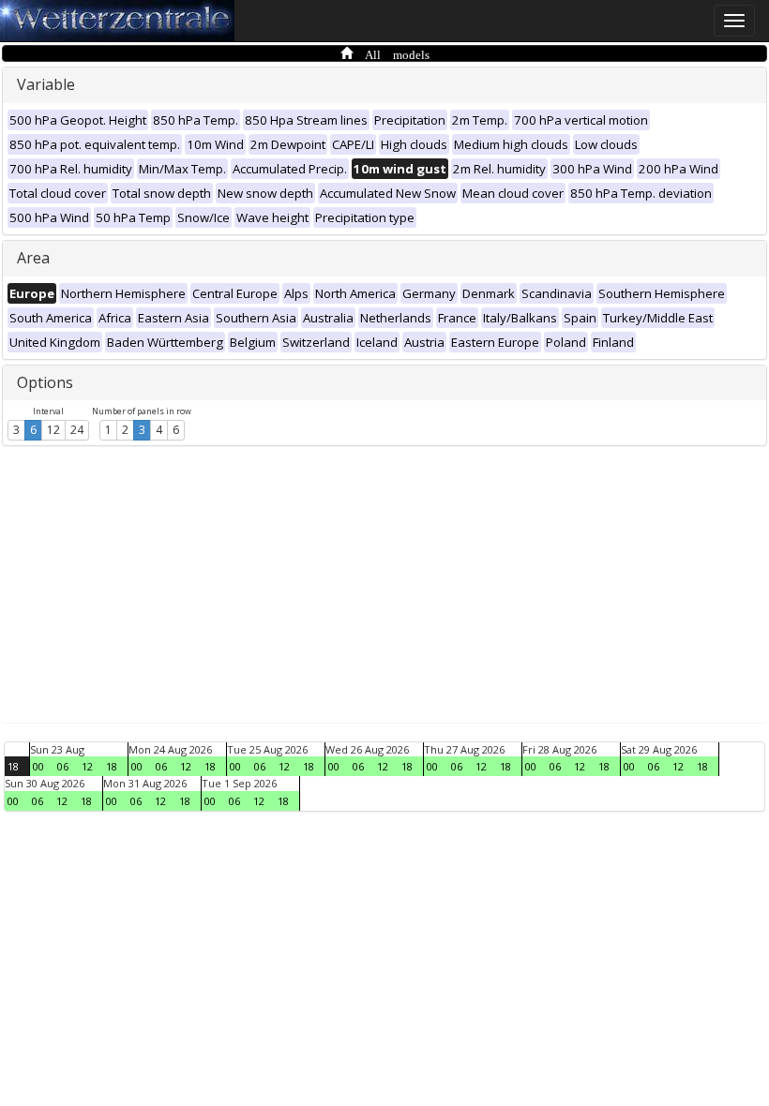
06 (62, 766)
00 (38, 766)
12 (53, 430)
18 (13, 766)
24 (76, 430)
